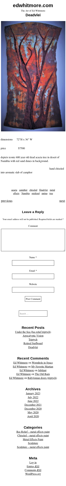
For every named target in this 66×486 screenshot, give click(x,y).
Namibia (25, 193)
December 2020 (33, 408)
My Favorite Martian (42, 366)
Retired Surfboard (33, 343)
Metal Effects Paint (33, 439)
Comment (33, 225)
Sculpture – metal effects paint (33, 447)
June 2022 (33, 401)
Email (33, 270)
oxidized (36, 193)
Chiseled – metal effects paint (33, 435)
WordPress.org (33, 473)
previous (6, 200)
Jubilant (42, 370)
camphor (23, 189)
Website (33, 284)
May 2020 (33, 412)
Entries (33, 466)
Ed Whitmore (20, 362)
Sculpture (33, 443)
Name (33, 257)
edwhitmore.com (33, 5)
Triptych (33, 339)
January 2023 (33, 393)
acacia (14, 189)
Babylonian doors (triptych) (42, 378)
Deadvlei (43, 189)
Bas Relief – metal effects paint (33, 431)
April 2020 (33, 416)
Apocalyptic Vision (33, 335)
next (62, 200)
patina (44, 193)
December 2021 (33, 404)
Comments (33, 470)
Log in (33, 462)
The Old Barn (42, 374)
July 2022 (33, 397)
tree (51, 193)
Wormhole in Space (42, 362)
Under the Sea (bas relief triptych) (33, 332)
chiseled (33, 189)
